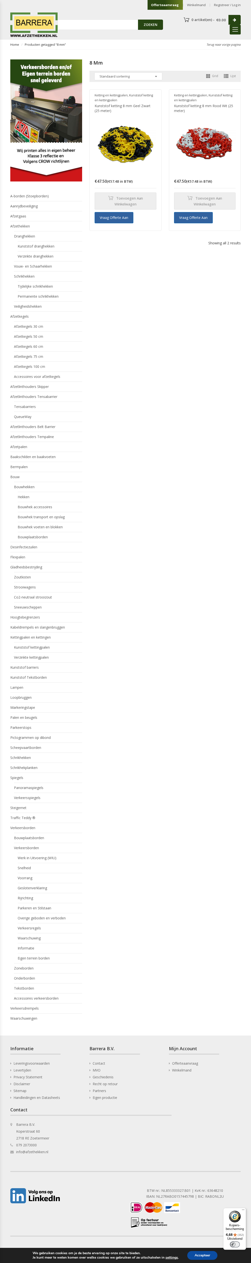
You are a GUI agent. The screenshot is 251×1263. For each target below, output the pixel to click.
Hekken (23, 497)
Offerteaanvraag (165, 5)
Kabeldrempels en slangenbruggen (37, 627)
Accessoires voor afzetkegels (37, 376)
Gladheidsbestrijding (26, 567)
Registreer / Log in (227, 5)
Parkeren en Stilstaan (34, 908)
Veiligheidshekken (28, 306)
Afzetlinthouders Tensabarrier (33, 396)
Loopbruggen (21, 697)
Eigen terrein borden (34, 958)
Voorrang (25, 878)
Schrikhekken (24, 276)
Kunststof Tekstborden (28, 677)
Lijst (233, 76)
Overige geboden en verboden (42, 918)
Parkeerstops (20, 727)
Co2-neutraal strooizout (33, 597)
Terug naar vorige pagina (224, 44)
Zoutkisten (22, 577)
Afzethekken (20, 226)
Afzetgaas (18, 216)
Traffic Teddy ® (22, 817)
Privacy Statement (27, 1077)
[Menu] (243, 1211)
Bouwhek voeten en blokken (40, 527)
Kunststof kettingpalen (32, 647)
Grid (214, 76)
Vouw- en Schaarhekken (33, 266)
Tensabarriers (25, 406)
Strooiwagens (25, 587)
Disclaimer (21, 1084)
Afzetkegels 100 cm (29, 366)
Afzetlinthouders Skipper (29, 386)
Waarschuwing (29, 938)
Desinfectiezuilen (23, 547)
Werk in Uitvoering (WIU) (37, 858)
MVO (96, 1070)
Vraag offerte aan (114, 217)
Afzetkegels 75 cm (28, 356)
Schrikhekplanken (24, 767)
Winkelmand (196, 5)
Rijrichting (25, 898)
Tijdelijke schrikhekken (35, 286)
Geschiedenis (103, 1077)
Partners (99, 1090)
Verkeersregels (29, 928)
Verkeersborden (22, 827)
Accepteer (202, 1255)
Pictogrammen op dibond (30, 737)
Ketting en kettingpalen (111, 95)
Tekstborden (24, 988)
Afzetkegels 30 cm (28, 326)
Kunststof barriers (24, 667)
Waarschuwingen (23, 1018)
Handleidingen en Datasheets (36, 1097)
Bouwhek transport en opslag (41, 517)
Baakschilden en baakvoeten (33, 456)
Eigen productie (105, 1097)
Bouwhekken (24, 487)
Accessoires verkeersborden (36, 998)
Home (14, 44)
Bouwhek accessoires (35, 507)
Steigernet (18, 807)
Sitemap (19, 1090)
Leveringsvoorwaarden (31, 1063)
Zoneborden (24, 968)
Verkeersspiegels (27, 797)
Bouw (15, 476)
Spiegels (16, 777)
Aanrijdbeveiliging (24, 206)
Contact (99, 1063)
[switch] (235, 1244)
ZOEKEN (150, 24)
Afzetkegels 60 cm (28, 346)
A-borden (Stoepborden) (29, 196)
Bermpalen (19, 466)
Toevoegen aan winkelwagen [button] (128, 201)
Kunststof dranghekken (36, 246)
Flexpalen (17, 557)
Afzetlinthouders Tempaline (32, 436)
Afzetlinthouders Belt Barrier (32, 426)
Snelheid (24, 868)
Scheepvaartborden (25, 747)
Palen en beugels (23, 717)
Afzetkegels (19, 316)
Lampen (16, 687)
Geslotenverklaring (32, 888)
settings (171, 1257)
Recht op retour (105, 1084)
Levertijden (22, 1070)
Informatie (26, 948)
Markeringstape (22, 707)
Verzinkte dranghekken (35, 256)
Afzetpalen (18, 446)
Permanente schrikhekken (38, 296)
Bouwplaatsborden (33, 537)
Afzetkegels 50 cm (28, 336)
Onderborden (24, 978)
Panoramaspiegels (28, 787)
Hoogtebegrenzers (25, 617)
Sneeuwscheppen (28, 607)
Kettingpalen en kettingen (30, 637)
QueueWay (22, 416)
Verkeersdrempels (24, 1008)
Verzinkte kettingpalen (31, 657)
